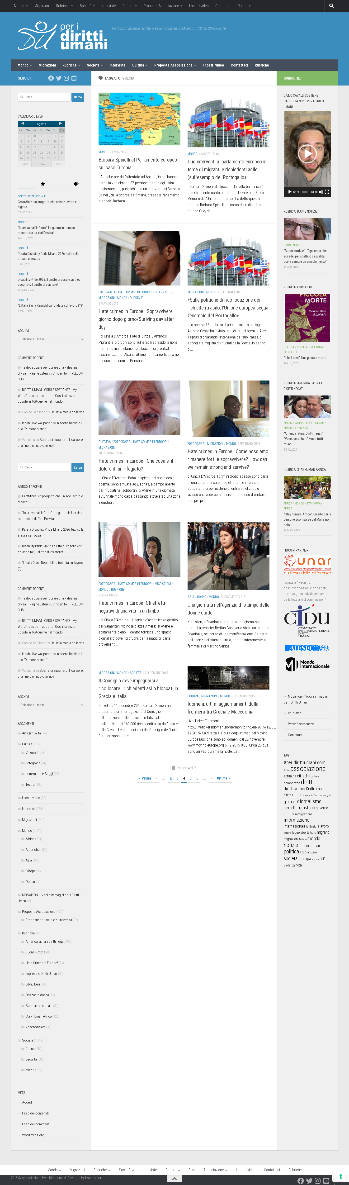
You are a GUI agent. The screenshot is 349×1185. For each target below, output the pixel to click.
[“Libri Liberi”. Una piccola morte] (307, 318)
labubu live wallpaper (37, 423)
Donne (201, 597)
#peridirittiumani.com (304, 762)
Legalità (31, 1059)
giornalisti (291, 808)
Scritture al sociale (32, 196)
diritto (288, 795)
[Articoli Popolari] (42, 184)
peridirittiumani (310, 845)
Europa (193, 696)
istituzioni (312, 826)
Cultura (128, 6)
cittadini (303, 775)
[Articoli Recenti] (26, 184)
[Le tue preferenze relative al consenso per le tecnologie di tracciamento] (340, 1176)
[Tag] (76, 184)
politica (291, 851)
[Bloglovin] (81, 78)
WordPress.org (33, 1135)
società (291, 858)
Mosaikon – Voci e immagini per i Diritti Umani (306, 699)
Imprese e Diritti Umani (41, 973)
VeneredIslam (35, 1027)
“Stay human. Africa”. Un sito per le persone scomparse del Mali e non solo (307, 519)
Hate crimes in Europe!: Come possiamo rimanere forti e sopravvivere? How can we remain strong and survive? (228, 459)
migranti (323, 832)
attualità (290, 776)
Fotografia (107, 292)
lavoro (324, 826)
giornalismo (309, 801)
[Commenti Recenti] (59, 184)
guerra (289, 813)
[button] (307, 153)
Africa (30, 839)
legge (296, 833)
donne (297, 794)
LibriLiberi (33, 984)
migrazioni (291, 839)
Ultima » (223, 778)
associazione (307, 769)
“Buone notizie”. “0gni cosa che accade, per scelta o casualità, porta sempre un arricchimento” (305, 256)
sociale (313, 852)
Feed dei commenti (36, 1124)
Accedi (27, 1102)
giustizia (307, 807)
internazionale (295, 826)
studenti (316, 859)
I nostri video (199, 6)
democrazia (292, 783)
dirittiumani (294, 788)
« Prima (145, 778)
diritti (307, 782)
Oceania (31, 882)
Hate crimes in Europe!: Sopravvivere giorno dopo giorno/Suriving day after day (136, 319)
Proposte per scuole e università (49, 920)
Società (85, 6)
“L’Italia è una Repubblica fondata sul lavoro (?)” (50, 305)
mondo (313, 838)
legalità (287, 832)
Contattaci (223, 6)
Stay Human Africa (39, 1016)
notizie (291, 845)
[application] (307, 154)
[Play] (290, 192)
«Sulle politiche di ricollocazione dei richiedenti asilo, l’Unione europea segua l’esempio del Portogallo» (228, 308)
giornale (290, 801)
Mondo (19, 6)
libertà (305, 832)
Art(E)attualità (31, 733)
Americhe (33, 849)
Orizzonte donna (37, 995)
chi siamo (295, 713)
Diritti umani (315, 788)
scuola (304, 852)
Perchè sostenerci (301, 724)
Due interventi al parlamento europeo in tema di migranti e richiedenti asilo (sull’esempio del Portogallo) (227, 169)
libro (313, 832)
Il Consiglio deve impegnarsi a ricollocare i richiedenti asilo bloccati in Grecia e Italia (138, 688)
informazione (296, 820)
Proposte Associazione (161, 6)
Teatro (30, 784)
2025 (58, 164)
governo (322, 808)
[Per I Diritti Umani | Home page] (62, 35)
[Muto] (321, 192)
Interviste (109, 6)
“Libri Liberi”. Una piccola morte (305, 358)
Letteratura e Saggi (39, 774)
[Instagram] (66, 78)
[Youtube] (74, 78)
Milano (303, 839)
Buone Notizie (35, 952)
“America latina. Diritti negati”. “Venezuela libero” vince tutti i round (304, 438)
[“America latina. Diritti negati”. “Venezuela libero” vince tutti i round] (307, 406)
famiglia (326, 795)
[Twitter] (58, 78)
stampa (304, 858)
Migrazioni (42, 6)
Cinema (31, 752)
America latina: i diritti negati (45, 941)
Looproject (93, 1178)
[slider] (304, 192)
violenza (290, 865)
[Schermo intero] (327, 192)
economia (308, 795)
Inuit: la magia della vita (68, 412)
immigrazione (303, 814)
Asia (191, 597)
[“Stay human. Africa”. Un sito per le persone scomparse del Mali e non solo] (307, 487)
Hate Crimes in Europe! (135, 292)
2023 (25, 164)
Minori (30, 1070)
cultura (315, 776)
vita (299, 865)
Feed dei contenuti (35, 1113)
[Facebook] (51, 78)
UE (323, 859)
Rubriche (63, 6)
